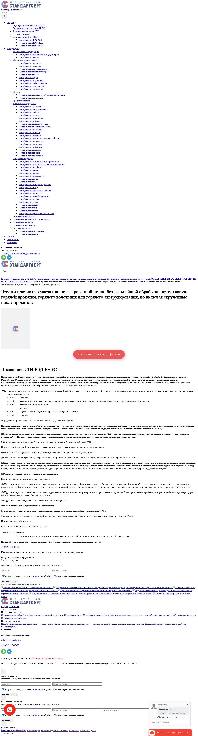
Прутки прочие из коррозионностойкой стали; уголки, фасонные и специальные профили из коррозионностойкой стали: (92, 593)
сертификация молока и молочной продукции (41, 164)
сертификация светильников (33, 68)
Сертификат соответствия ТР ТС (30, 25)
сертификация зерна (23, 222)
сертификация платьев (30, 149)
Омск (58, 730)
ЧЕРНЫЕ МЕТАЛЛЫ (19, 281)
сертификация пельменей (31, 175)
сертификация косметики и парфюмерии (39, 54)
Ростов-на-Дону (88, 730)
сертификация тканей (29, 152)
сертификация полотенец (31, 118)
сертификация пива (28, 210)
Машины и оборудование (25, 60)
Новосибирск (33, 730)
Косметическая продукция (26, 51)
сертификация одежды (30, 106)
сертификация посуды (24, 216)
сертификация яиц (28, 207)
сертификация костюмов (31, 155)
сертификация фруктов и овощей (35, 190)
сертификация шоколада (31, 193)
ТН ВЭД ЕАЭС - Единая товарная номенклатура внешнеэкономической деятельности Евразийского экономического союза (82, 278)
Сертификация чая (73, 615)
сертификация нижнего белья (33, 123)
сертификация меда (28, 202)
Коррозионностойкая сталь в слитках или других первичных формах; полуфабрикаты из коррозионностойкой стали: (114, 587)
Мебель (16, 92)
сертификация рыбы (29, 173)
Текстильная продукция (24, 103)
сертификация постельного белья (35, 126)
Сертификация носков (185, 615)
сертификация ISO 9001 (30, 39)
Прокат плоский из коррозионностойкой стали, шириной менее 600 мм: (96, 590)
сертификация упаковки (25, 225)
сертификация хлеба (29, 199)
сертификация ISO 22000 (31, 45)
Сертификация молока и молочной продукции (126, 615)
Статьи (10, 236)
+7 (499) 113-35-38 (10, 253)
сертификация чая (27, 181)
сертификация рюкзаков (30, 144)
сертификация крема (29, 57)
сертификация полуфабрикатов (34, 196)
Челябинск (74, 730)
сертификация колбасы (30, 167)
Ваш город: (10, 9)
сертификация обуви (29, 112)
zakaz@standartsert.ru (30, 253)
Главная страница (10, 278)
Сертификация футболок (13, 618)
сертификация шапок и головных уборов (39, 138)
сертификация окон (28, 233)
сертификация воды (28, 170)
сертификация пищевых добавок (35, 184)
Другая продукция (22, 228)
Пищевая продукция (23, 158)
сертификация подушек (30, 147)
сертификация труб (28, 77)
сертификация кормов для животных (31, 219)
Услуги (10, 22)
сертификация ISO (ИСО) (25, 37)
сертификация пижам (29, 132)
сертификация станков (30, 66)
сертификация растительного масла (36, 213)
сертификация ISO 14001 (31, 42)
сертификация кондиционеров (34, 71)
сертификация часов (29, 74)
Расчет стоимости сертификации (99, 354)
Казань (64, 730)
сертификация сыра (28, 204)
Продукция (13, 48)
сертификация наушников (31, 80)
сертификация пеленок (30, 135)
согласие (36, 576)
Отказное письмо (21, 34)
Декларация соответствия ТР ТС (29, 28)
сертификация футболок (31, 129)
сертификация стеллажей (31, 97)
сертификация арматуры (31, 89)
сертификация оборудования (33, 83)
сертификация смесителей (31, 86)
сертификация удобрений (31, 230)
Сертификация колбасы (162, 615)
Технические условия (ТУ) (26, 31)
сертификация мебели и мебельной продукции (42, 94)
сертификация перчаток (30, 141)
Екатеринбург (48, 730)
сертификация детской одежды (34, 109)
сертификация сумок (29, 115)
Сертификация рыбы (11, 615)
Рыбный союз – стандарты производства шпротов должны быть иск (111, 623)
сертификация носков (29, 121)
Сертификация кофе (93, 615)
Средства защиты (21, 100)
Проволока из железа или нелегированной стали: (28, 587)
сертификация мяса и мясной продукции (39, 161)
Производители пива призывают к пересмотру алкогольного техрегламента (39, 623)
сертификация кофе (28, 178)
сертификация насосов (30, 63)
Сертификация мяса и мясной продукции (43, 615)
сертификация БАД (28, 187)
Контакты (12, 242)
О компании (13, 239)
